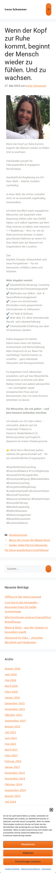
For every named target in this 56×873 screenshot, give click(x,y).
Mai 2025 (10, 743)
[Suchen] (48, 569)
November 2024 (15, 778)
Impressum (46, 869)
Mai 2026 (10, 680)
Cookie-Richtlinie (12, 869)
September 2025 (15, 720)
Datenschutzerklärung (30, 869)
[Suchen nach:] (25, 569)
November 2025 (15, 709)
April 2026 (11, 685)
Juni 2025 (11, 737)
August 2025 (12, 726)
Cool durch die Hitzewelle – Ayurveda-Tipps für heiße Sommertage (22, 607)
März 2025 (11, 755)
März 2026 (11, 691)
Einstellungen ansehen (28, 861)
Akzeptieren (28, 844)
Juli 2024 (10, 801)
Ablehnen (28, 852)
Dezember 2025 (15, 703)
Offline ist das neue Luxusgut (23, 596)
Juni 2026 (11, 674)
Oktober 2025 (13, 714)
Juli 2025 (10, 732)
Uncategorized (18, 534)
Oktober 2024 (13, 784)
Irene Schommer (16, 9)
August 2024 (12, 795)
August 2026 (12, 668)
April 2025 (11, 749)
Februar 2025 (13, 761)
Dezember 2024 (15, 772)
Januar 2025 (12, 766)
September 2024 (15, 790)
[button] (51, 809)
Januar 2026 (12, 697)
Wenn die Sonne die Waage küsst (29, 540)
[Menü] (48, 9)
